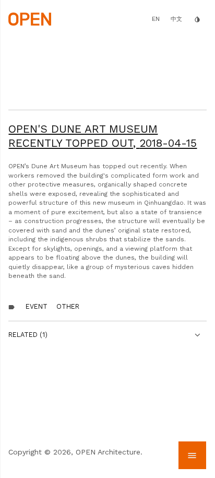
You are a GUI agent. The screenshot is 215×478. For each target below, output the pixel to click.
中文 (176, 19)
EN (156, 18)
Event (36, 306)
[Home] (29, 18)
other (67, 306)
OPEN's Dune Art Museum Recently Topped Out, (102, 135)
